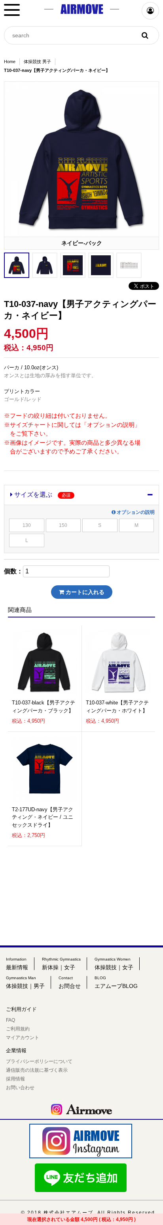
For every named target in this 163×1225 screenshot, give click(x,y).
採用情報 (15, 1078)
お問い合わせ (20, 1087)
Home (9, 61)
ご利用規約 (18, 1028)
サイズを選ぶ (41, 494)
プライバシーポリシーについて (39, 1061)
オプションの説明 (135, 512)
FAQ (10, 1020)
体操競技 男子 (37, 61)
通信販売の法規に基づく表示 (37, 1070)
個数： (13, 571)
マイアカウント (22, 1037)
